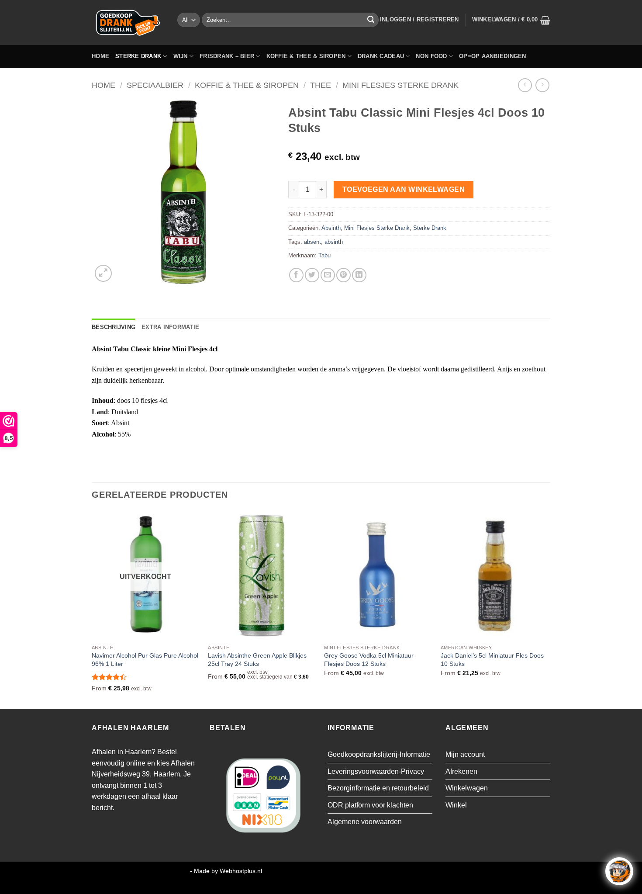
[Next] (547, 609)
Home (100, 56)
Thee (320, 85)
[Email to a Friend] (328, 275)
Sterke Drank (138, 56)
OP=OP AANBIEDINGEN (492, 56)
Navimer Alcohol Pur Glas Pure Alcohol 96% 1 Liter (145, 659)
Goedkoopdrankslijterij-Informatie (379, 754)
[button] (419, 19)
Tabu (324, 255)
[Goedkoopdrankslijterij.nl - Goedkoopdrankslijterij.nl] (128, 22)
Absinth (331, 228)
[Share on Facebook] (296, 275)
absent (312, 242)
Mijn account (465, 754)
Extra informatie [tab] (170, 327)
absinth (333, 242)
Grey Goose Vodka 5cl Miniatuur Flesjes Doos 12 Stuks (369, 659)
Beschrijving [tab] (113, 327)
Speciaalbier (155, 85)
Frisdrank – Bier (227, 56)
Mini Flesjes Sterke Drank (400, 85)
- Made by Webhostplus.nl (226, 870)
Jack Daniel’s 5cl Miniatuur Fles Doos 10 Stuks (492, 659)
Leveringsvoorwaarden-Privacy (376, 771)
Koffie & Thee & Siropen (306, 56)
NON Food (431, 56)
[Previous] (92, 609)
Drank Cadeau (381, 56)
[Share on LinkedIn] (359, 275)
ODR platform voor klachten (370, 805)
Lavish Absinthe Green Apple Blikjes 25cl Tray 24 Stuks (257, 659)
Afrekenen (461, 771)
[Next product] (525, 85)
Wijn (180, 56)
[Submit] (370, 20)
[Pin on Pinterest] (343, 275)
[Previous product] (542, 85)
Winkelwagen (466, 788)
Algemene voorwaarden (365, 821)
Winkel (456, 805)
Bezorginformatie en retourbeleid (378, 788)
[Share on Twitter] (312, 275)
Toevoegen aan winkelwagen (403, 189)
